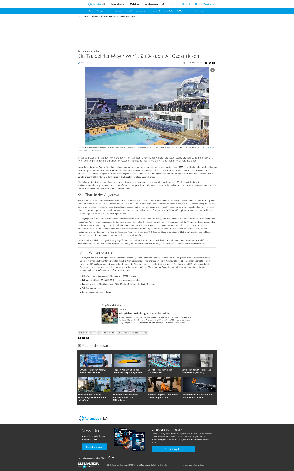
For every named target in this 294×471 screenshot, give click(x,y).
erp (99, 333)
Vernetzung (140, 11)
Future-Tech (117, 11)
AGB (107, 465)
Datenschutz (114, 465)
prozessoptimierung (138, 333)
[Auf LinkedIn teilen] (214, 63)
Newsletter (187, 4)
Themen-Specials (197, 11)
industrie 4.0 (109, 333)
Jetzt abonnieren (94, 446)
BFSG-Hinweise (134, 465)
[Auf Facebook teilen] (206, 63)
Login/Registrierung (207, 4)
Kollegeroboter (103, 11)
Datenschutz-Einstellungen (150, 465)
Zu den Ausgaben (173, 449)
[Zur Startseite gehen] (97, 4)
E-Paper (172, 4)
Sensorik (129, 11)
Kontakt (164, 465)
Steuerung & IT (155, 11)
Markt (90, 11)
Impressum (124, 465)
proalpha (83, 333)
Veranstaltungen (117, 4)
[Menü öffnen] (82, 4)
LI (113, 457)
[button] (82, 389)
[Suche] (163, 4)
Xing (109, 457)
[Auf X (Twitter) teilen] (210, 63)
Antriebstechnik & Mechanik (175, 11)
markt (92, 333)
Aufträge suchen (151, 4)
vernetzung (122, 333)
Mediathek (134, 4)
